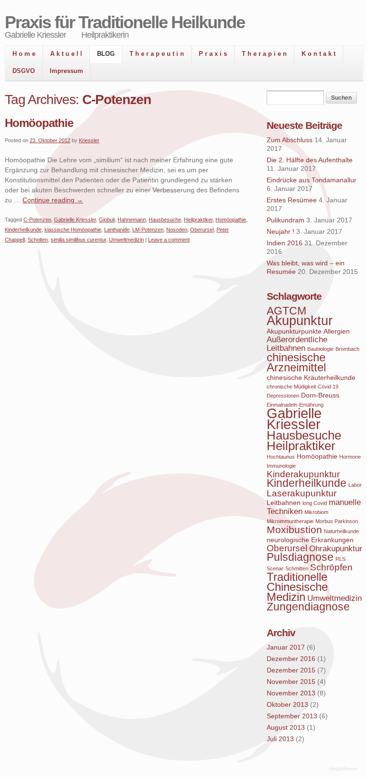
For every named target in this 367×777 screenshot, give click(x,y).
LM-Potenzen (147, 229)
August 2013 (286, 727)
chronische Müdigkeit (291, 386)
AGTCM (286, 311)
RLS (340, 559)
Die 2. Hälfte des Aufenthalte (310, 160)
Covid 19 (328, 386)
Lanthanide (117, 229)
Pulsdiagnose (300, 557)
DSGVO (23, 71)
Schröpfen (331, 567)
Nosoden (176, 229)
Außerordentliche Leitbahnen (297, 344)
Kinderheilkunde (23, 229)
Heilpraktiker (198, 219)
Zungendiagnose (308, 607)
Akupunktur (300, 321)
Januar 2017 (286, 647)
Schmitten (296, 568)
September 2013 (292, 716)
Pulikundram (285, 220)
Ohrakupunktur (335, 548)
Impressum (66, 71)
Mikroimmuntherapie (290, 521)
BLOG (106, 54)
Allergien (337, 331)
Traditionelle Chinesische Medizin (297, 586)
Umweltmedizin (126, 239)
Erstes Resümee (292, 200)
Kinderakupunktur (303, 474)
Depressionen (283, 396)
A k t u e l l (66, 54)
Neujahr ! (280, 231)
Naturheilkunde (341, 531)
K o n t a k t (318, 54)
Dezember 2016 (291, 658)
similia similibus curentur (78, 239)
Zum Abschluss (290, 140)
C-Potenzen (37, 219)
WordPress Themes (344, 769)
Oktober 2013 (287, 704)
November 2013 (291, 693)
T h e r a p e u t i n (157, 54)
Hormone (350, 457)
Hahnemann (132, 219)
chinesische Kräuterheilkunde (311, 377)
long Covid (314, 503)
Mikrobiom (316, 512)
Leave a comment (169, 239)
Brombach (347, 349)
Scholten (38, 239)
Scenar (275, 568)
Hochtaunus (281, 457)
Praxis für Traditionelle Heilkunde (125, 22)
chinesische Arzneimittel (296, 362)
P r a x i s (213, 54)
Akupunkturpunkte (294, 331)
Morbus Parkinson (336, 521)
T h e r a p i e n (264, 54)
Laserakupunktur (301, 493)
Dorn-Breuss (320, 395)
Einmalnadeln (282, 405)
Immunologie (281, 466)
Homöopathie (39, 122)
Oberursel (202, 229)
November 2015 (291, 681)
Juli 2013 (280, 739)
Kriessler (89, 140)
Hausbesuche (165, 219)
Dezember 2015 (291, 670)
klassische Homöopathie (72, 229)
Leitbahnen (284, 502)
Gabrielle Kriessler (75, 219)
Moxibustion (294, 529)
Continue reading (52, 200)
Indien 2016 (284, 243)
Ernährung (311, 405)
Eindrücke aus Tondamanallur (311, 180)
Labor (355, 485)
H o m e (23, 54)
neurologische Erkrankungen (310, 540)
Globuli (107, 219)
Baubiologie (320, 349)
